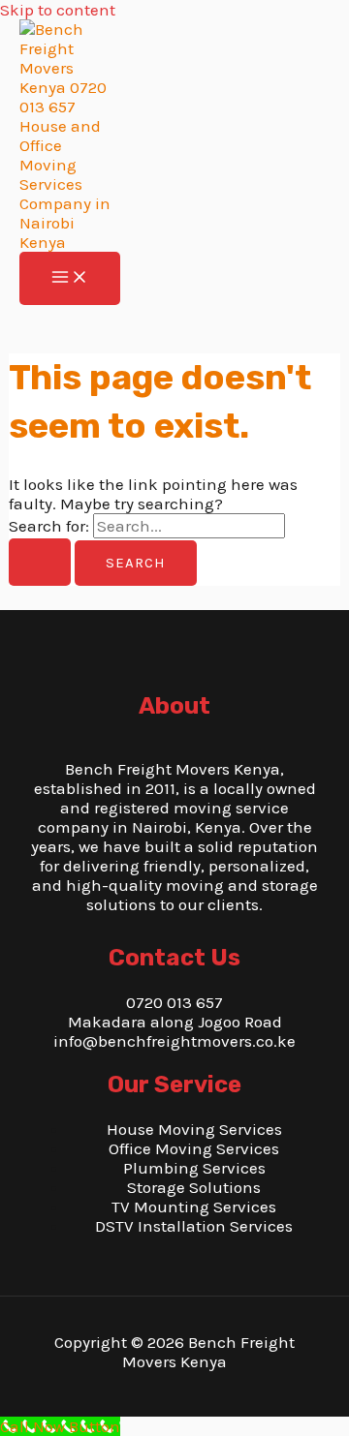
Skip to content (57, 9)
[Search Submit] (40, 562)
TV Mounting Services (193, 1206)
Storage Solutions (194, 1187)
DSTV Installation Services (194, 1226)
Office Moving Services (194, 1148)
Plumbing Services (194, 1167)
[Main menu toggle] (69, 278)
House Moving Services (194, 1129)
